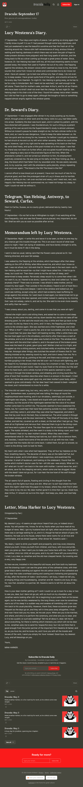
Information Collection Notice (41, 675)
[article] (41, 702)
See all (8, 742)
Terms (47, 773)
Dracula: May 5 (12, 728)
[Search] (54, 4)
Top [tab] (7, 691)
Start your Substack (36, 778)
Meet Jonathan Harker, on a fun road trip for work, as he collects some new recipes (31, 701)
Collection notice (55, 773)
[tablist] (10, 691)
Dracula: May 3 (12, 697)
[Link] (1, 32)
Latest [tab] (12, 691)
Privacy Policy (57, 675)
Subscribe (66, 4)
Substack (31, 783)
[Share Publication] (58, 4)
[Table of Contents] (2, 393)
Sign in (76, 4)
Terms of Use (51, 673)
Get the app (51, 778)
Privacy (41, 773)
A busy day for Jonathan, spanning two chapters (21, 731)
